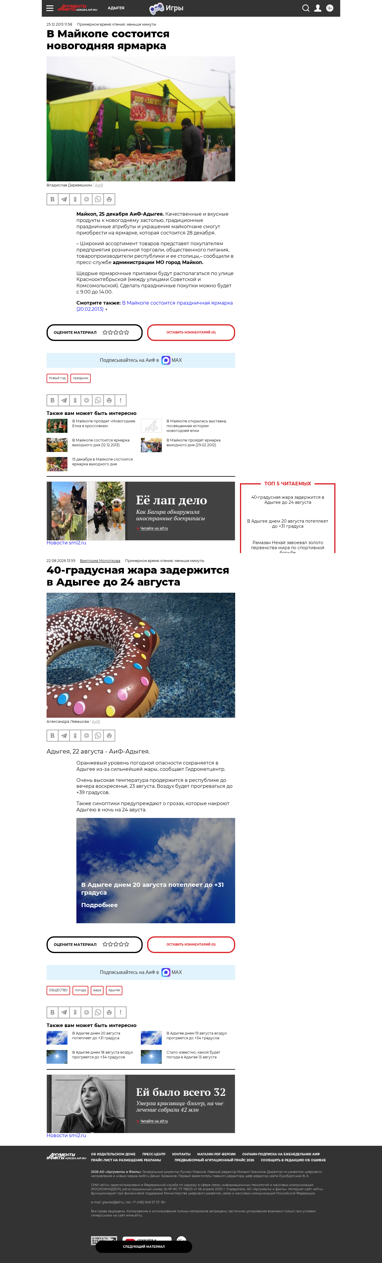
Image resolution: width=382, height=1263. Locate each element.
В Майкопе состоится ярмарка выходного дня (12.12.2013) (101, 442)
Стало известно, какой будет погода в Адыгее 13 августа (193, 1054)
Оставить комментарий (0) (191, 332)
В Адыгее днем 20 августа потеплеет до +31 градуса (287, 524)
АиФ (99, 185)
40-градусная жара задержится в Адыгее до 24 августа (287, 500)
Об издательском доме (113, 1154)
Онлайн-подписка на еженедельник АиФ (281, 1154)
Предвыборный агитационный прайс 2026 (214, 1160)
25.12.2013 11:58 (59, 24)
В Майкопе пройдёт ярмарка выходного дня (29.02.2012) (194, 442)
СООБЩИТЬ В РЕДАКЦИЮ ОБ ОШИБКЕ (293, 1160)
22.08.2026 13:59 (61, 560)
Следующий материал (144, 1247)
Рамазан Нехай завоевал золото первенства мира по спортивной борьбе (287, 547)
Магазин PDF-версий (216, 1154)
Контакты (181, 1154)
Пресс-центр (153, 1154)
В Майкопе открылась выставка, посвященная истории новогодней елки (197, 426)
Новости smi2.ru (66, 543)
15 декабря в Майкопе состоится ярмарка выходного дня (102, 461)
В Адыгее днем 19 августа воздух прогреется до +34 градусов (197, 1035)
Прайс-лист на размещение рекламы (126, 1160)
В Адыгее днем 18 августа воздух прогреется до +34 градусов (102, 1054)
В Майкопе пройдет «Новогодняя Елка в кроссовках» (103, 423)
